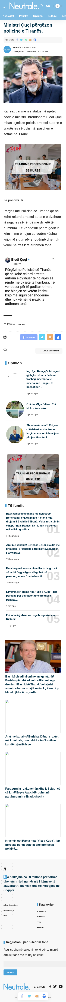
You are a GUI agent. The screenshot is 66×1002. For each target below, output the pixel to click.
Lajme (21, 324)
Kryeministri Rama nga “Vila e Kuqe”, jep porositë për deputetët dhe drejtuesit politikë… (31, 595)
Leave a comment (51, 351)
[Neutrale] (24, 6)
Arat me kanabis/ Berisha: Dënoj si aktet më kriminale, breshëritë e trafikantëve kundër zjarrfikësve (33, 548)
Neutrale (17, 47)
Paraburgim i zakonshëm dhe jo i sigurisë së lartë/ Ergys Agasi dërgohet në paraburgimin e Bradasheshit (31, 572)
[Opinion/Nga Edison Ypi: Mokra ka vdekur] (15, 409)
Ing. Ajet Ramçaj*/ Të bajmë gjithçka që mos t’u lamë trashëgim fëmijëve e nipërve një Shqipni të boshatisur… (43, 379)
